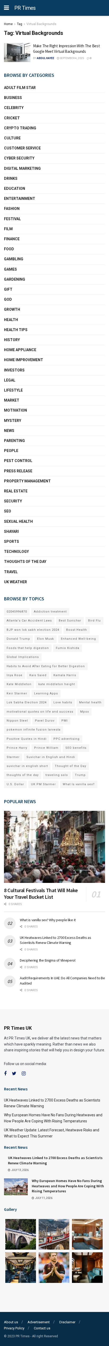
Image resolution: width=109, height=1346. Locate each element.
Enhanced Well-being (78, 639)
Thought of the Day (70, 766)
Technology (16, 551)
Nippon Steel (17, 720)
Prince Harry (17, 748)
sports (11, 541)
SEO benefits (76, 748)
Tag (19, 24)
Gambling (13, 259)
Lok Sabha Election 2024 (27, 702)
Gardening (14, 279)
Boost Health (76, 630)
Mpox (84, 711)
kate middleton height (56, 684)
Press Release (18, 471)
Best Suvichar (70, 620)
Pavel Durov (44, 720)
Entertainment (19, 198)
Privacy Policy (14, 1328)
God (8, 299)
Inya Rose (14, 675)
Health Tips (16, 330)
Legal (9, 380)
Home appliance (20, 350)
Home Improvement (23, 360)
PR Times (25, 8)
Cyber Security (19, 158)
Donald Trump (18, 639)
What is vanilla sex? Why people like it (48, 919)
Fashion (12, 208)
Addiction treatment (50, 611)
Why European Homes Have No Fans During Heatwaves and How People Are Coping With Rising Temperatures (68, 1185)
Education (14, 188)
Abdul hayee (45, 58)
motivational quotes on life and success (40, 711)
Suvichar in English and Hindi (50, 757)
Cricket (12, 118)
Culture (12, 138)
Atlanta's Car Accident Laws (29, 620)
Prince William (46, 748)
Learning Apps (46, 693)
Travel (11, 572)
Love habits (62, 702)
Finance (12, 239)
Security (13, 501)
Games (10, 269)
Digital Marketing (22, 168)
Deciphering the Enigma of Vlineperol (47, 960)
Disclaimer (67, 1322)
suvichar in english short (27, 766)
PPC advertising (66, 739)
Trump (80, 775)
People (11, 451)
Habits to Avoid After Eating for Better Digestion (46, 666)
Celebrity (14, 108)
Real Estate (16, 491)
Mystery (12, 420)
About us (11, 1322)
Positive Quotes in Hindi (27, 739)
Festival (12, 219)
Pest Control (18, 461)
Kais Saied (38, 675)
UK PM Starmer (43, 784)
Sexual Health (18, 521)
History (12, 340)
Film (8, 229)
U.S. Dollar (15, 784)
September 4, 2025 (71, 58)
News (9, 431)
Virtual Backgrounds (41, 24)
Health (11, 320)
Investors (14, 370)
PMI (64, 720)
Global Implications (23, 657)
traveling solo (57, 775)
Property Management (27, 481)
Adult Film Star (20, 88)
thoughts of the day (25, 561)
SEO (7, 511)
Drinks (10, 178)
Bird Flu (94, 620)
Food (9, 249)
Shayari (11, 531)
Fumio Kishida (67, 648)
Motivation (15, 410)
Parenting (14, 441)
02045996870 (17, 611)
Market (11, 400)
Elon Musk (45, 639)
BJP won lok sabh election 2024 (33, 630)
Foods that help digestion (28, 648)
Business (13, 98)
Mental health (90, 702)
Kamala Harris (64, 675)
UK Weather (15, 582)
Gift (8, 289)
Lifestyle (13, 390)
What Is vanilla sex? (79, 784)
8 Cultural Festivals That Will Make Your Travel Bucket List (41, 893)
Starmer (13, 757)
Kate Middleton (19, 684)
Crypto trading (20, 128)
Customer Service (22, 148)
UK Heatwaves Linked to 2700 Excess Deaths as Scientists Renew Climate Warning (55, 940)
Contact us (42, 1328)
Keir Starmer (17, 693)
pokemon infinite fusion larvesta (34, 729)
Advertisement (39, 1322)
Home (8, 24)
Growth (12, 309)
